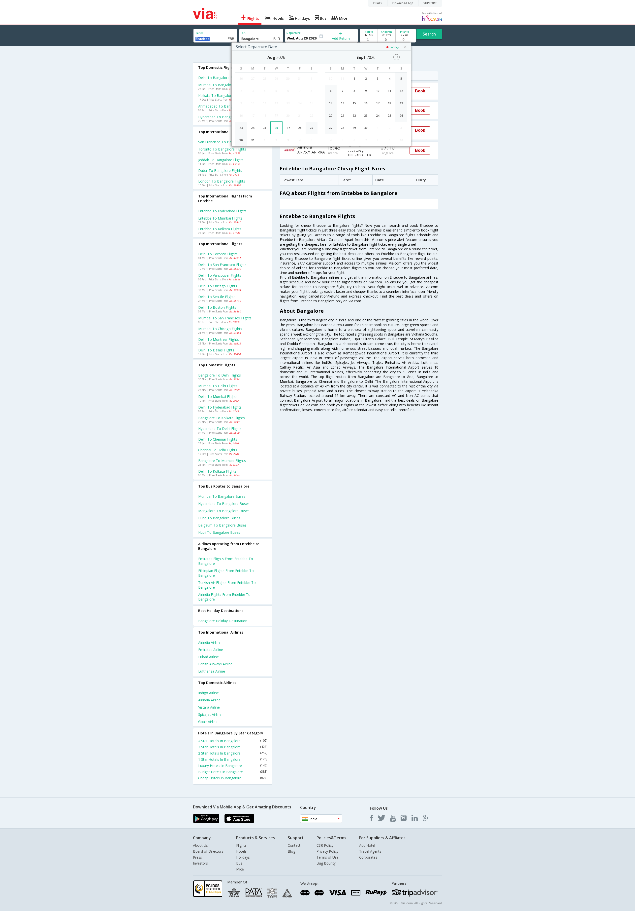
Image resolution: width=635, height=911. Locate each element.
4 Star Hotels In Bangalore (232, 740)
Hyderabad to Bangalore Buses (224, 503)
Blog (291, 851)
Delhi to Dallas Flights (216, 350)
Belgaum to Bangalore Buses (222, 525)
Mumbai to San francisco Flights (225, 318)
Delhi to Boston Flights (217, 307)
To (244, 33)
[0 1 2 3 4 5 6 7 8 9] (387, 40)
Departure (293, 33)
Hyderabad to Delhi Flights (220, 428)
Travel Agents (370, 851)
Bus (239, 863)
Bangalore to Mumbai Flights (222, 460)
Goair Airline (208, 721)
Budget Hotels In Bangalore (232, 771)
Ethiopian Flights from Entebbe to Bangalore (226, 573)
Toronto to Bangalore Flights (222, 149)
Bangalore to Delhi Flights (219, 375)
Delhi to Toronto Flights (218, 254)
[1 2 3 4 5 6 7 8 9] (369, 40)
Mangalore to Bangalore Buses (224, 510)
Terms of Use (328, 857)
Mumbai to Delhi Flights (217, 385)
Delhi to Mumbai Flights (217, 396)
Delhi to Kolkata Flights (217, 471)
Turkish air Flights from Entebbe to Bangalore (227, 585)
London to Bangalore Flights (221, 181)
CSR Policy (325, 845)
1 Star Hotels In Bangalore (232, 759)
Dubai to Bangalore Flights (220, 170)
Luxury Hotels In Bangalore (232, 765)
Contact (294, 845)
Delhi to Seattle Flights (216, 296)
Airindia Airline (209, 642)
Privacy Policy (327, 851)
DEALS (377, 3)
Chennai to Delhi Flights (217, 450)
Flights (241, 845)
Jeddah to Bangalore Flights (221, 159)
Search (429, 34)
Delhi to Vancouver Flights (219, 275)
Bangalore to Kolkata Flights (221, 418)
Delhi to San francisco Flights (222, 264)
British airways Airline (215, 664)
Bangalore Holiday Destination (222, 620)
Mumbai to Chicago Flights (220, 328)
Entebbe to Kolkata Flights (219, 229)
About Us (200, 845)
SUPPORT (430, 3)
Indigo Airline (208, 692)
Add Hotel (367, 845)
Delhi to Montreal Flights (218, 339)
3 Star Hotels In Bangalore (232, 747)
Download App (402, 3)
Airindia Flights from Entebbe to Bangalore (224, 597)
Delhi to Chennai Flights (217, 439)
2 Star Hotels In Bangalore (232, 753)
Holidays (243, 857)
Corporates (368, 857)
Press (197, 857)
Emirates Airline (210, 649)
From (199, 33)
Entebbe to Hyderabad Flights (222, 211)
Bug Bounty (326, 863)
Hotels (241, 851)
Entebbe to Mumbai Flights (220, 218)
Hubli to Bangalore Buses (219, 532)
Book (420, 91)
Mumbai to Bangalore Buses (221, 496)
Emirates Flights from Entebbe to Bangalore (225, 561)
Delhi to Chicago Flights (217, 286)
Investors (200, 863)
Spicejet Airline (210, 714)
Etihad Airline (208, 656)
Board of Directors (208, 851)
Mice (240, 869)
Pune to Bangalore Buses (219, 518)
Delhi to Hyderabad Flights (220, 407)
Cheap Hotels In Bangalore (232, 778)
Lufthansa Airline (211, 671)
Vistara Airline (209, 707)
